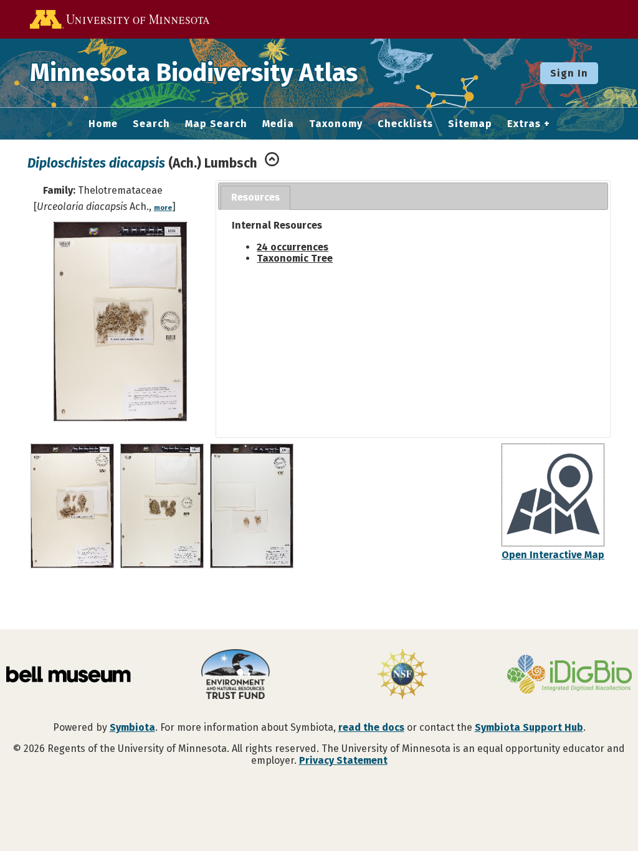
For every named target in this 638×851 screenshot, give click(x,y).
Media (278, 124)
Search (151, 124)
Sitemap (470, 124)
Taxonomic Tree (295, 258)
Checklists (405, 124)
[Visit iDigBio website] (569, 675)
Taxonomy (336, 124)
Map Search (216, 124)
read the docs (371, 727)
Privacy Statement (343, 760)
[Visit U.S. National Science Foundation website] (402, 675)
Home (103, 124)
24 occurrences (292, 247)
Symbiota (132, 727)
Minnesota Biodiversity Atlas (194, 73)
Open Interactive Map (553, 555)
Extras (524, 124)
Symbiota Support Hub (529, 727)
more (163, 208)
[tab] (255, 198)
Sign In (569, 73)
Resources (255, 197)
